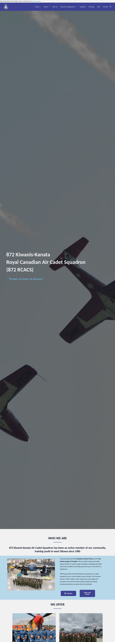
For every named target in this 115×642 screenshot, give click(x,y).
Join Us (55, 7)
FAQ (98, 7)
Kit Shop (91, 7)
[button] (110, 7)
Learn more (36, 1)
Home (37, 7)
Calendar (83, 7)
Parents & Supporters (67, 7)
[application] (40, 6)
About (46, 7)
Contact (105, 7)
